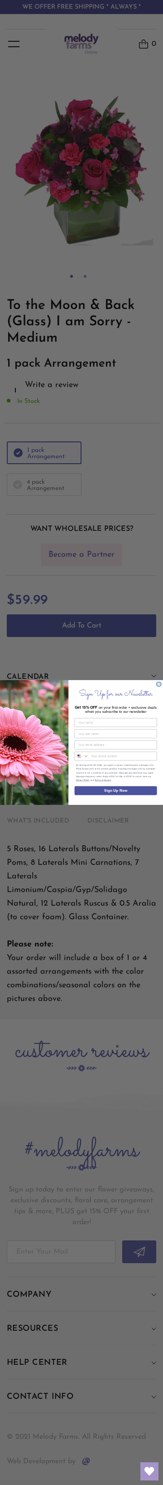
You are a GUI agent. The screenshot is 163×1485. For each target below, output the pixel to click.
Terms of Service (103, 780)
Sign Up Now (115, 791)
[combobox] (82, 756)
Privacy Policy (83, 780)
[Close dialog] (159, 684)
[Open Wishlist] (149, 1471)
